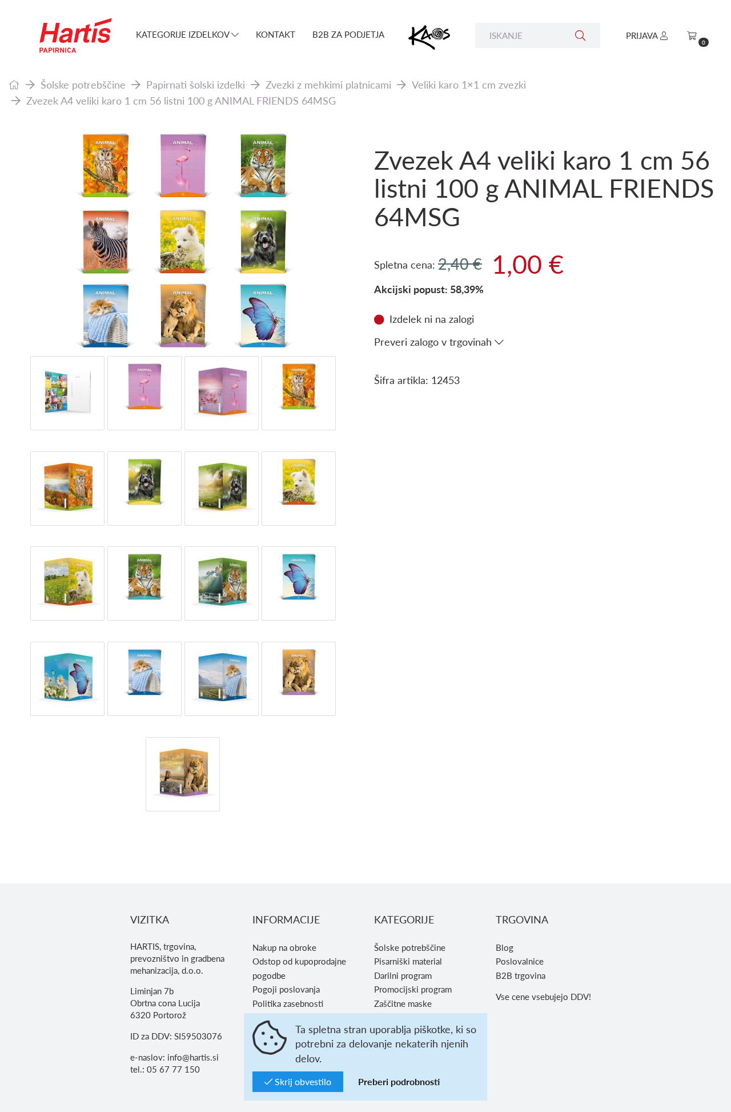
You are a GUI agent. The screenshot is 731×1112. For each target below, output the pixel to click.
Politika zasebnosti (287, 1003)
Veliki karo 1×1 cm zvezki (469, 84)
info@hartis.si (193, 1057)
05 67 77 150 (173, 1069)
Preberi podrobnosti (399, 1081)
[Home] (14, 84)
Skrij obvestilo (301, 1081)
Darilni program (403, 975)
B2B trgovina (520, 975)
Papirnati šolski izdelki (195, 84)
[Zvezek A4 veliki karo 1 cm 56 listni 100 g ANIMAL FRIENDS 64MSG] (183, 241)
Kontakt (275, 34)
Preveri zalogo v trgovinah (434, 341)
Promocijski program (413, 989)
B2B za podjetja (348, 34)
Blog (504, 947)
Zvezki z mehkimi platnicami (328, 84)
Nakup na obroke (284, 947)
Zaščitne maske (403, 1003)
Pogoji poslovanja (286, 989)
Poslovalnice (520, 961)
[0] (692, 35)
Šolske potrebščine (83, 84)
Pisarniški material (408, 961)
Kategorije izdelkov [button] (183, 34)
